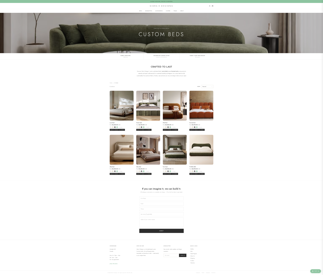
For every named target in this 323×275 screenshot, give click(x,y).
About (182, 11)
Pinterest (213, 272)
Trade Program (193, 253)
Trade (175, 11)
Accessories (159, 11)
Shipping (192, 258)
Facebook (208, 272)
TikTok (203, 272)
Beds (140, 11)
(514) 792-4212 (114, 264)
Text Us (316, 271)
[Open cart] (212, 6)
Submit (161, 231)
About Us (192, 256)
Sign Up (183, 255)
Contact (192, 260)
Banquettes (148, 11)
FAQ (191, 251)
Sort (198, 86)
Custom (168, 11)
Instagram (198, 272)
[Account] (209, 6)
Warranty (192, 263)
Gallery (192, 249)
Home (111, 83)
